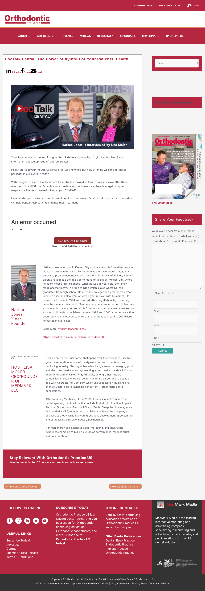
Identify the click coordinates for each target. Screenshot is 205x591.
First (156, 311)
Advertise (12, 544)
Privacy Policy (139, 583)
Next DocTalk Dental (124, 486)
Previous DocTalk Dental (21, 486)
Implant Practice (117, 548)
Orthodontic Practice (120, 552)
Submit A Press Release (22, 552)
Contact (11, 548)
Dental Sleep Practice (120, 540)
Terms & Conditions (19, 557)
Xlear (110, 316)
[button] (29, 36)
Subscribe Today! (18, 540)
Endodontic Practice (119, 544)
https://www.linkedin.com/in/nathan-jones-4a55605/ (74, 337)
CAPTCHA (158, 345)
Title (156, 338)
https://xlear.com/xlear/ (72, 328)
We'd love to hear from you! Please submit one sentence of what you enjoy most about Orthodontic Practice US (176, 236)
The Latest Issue (162, 202)
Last (156, 324)
